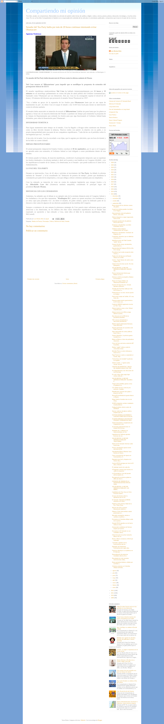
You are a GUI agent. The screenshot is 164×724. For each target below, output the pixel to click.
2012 (112, 590)
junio (114, 575)
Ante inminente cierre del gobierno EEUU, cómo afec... (121, 213)
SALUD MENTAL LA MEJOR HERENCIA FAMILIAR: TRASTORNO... (120, 440)
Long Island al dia (114, 106)
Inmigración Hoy (113, 112)
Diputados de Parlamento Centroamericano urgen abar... (121, 547)
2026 (112, 162)
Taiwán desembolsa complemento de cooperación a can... (122, 423)
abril (114, 580)
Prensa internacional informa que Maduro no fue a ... (121, 273)
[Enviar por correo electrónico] (56, 219)
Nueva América (113, 117)
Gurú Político (112, 115)
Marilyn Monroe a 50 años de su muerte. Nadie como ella (125, 660)
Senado (67, 221)
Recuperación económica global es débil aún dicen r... (121, 478)
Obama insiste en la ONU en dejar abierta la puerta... (121, 312)
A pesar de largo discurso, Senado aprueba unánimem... (121, 285)
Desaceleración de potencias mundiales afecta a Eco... (120, 555)
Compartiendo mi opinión (55, 11)
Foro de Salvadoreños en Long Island (119, 109)
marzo (114, 582)
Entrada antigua (100, 279)
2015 (112, 189)
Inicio (67, 279)
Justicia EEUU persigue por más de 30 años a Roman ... (122, 464)
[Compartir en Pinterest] (64, 219)
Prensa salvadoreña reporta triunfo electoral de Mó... (121, 448)
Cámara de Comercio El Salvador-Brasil (120, 101)
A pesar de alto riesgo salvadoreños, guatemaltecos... (122, 245)
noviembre (116, 198)
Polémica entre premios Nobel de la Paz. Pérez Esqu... (122, 504)
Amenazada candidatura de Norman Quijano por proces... (122, 527)
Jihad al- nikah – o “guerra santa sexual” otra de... (121, 363)
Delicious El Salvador (115, 104)
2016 (112, 186)
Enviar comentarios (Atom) (70, 283)
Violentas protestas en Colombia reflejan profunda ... (121, 566)
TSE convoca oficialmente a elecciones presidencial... (120, 320)
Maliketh (83, 720)
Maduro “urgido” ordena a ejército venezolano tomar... (121, 347)
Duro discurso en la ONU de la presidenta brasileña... (120, 316)
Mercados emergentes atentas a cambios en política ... (121, 516)
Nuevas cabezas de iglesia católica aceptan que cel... (122, 411)
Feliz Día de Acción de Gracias (125, 691)
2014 (112, 191)
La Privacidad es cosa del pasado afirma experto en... (121, 474)
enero (114, 587)
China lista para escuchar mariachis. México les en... (122, 535)
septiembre (116, 203)
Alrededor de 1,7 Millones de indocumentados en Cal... (120, 431)
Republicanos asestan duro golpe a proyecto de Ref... (121, 392)
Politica (52, 221)
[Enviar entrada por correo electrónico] (53, 219)
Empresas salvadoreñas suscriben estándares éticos (121, 225)
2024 (112, 167)
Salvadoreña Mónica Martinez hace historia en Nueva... (121, 452)
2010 (112, 595)
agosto (115, 570)
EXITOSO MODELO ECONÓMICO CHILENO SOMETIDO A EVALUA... (122, 415)
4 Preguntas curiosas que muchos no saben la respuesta (122, 470)
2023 (112, 169)
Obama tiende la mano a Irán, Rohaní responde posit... (122, 309)
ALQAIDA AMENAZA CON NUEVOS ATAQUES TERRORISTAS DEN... (122, 419)
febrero (115, 585)
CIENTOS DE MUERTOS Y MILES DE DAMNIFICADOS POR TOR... (122, 367)
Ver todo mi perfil (113, 53)
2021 (112, 174)
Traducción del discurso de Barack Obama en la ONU (121, 256)
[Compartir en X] (60, 219)
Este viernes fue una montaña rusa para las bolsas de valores (126, 671)
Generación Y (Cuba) (115, 123)
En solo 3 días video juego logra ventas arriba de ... (121, 375)
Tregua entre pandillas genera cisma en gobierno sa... (122, 384)
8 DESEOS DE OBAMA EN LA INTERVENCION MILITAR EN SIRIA (121, 483)
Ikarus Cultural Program (115, 120)
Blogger (100, 720)
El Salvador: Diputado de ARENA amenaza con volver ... (121, 500)
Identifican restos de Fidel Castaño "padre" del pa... (121, 241)
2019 (112, 179)
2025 (112, 165)
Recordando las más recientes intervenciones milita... (120, 559)
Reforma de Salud (59, 221)
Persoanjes (46, 221)
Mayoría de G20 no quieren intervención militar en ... (119, 508)
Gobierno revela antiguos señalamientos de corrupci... (120, 229)
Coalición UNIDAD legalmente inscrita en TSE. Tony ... (122, 305)
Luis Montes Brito (39, 219)
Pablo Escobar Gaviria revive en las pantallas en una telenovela (127, 607)
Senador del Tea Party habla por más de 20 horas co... (122, 289)
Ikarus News (112, 125)
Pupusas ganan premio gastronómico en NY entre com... (122, 301)
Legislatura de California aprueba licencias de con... (121, 435)
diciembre (115, 196)
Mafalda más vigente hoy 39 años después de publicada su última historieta (126, 639)
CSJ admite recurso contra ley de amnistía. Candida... (121, 388)
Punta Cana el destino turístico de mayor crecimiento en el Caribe (126, 617)
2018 (112, 182)
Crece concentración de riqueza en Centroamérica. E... (121, 456)
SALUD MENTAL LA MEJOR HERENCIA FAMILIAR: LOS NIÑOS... (120, 488)
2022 (112, 172)
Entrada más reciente (33, 279)
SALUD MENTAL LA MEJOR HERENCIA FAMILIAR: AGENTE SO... (122, 269)
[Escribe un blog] (58, 219)
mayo (114, 578)
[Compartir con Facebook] (62, 219)
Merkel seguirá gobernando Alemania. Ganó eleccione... (122, 324)
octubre (115, 201)
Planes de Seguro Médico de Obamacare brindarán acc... (120, 281)
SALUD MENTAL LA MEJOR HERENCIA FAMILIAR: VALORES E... (122, 380)
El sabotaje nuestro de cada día (121, 467)
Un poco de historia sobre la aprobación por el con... (119, 496)
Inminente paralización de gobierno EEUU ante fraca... (121, 221)
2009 (112, 597)
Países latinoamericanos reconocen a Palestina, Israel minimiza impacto (127, 702)
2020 (112, 177)
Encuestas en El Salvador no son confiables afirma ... (121, 531)
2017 (112, 184)
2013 (112, 194)
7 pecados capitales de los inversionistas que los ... (119, 543)
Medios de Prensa (37, 221)
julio (114, 573)
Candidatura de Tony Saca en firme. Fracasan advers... (122, 492)
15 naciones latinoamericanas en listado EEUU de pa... (121, 427)
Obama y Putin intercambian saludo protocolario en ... (122, 512)
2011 (112, 593)
